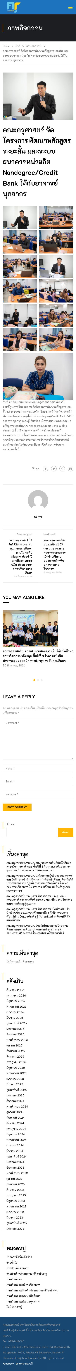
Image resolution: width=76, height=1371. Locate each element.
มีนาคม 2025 (14, 1084)
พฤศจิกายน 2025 (17, 1040)
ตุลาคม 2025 (14, 1045)
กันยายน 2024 (15, 1117)
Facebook (8, 1363)
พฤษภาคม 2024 (16, 1140)
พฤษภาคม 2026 (16, 1006)
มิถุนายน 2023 (15, 1201)
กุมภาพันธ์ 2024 (16, 1156)
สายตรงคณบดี (24, 1363)
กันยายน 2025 (15, 1051)
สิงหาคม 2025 (15, 1056)
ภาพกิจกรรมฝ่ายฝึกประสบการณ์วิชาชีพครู (32, 1290)
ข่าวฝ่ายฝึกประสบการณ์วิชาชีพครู (26, 1274)
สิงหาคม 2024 (15, 1123)
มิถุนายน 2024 (15, 1134)
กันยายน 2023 (15, 1184)
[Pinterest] (62, 468)
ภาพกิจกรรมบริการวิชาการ (23, 1285)
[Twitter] (54, 468)
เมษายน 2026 (15, 1012)
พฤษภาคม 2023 (16, 1206)
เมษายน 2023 (15, 1212)
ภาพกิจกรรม (34, 46)
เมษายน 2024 (15, 1145)
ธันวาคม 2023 (15, 1167)
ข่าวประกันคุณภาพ (17, 1268)
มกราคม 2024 (15, 1162)
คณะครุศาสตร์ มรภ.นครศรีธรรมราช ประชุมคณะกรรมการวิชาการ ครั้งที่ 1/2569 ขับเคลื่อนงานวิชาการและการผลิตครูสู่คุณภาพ (39, 899)
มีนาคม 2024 (14, 1151)
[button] (34, 680)
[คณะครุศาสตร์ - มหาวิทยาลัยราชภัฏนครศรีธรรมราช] (15, 7)
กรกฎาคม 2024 (16, 1128)
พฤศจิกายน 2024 (17, 1106)
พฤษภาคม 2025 (16, 1073)
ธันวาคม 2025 (15, 1034)
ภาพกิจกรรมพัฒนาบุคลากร (23, 1301)
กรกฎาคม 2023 (16, 1195)
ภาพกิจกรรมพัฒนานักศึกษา (23, 1296)
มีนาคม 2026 (14, 1017)
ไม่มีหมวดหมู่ (14, 1307)
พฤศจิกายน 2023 (17, 1173)
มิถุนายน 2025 (15, 1067)
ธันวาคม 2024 (15, 1101)
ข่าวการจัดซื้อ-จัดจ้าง (19, 1257)
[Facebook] (45, 468)
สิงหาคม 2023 (15, 1190)
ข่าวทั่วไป (12, 1262)
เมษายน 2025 (15, 1079)
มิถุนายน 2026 (15, 1001)
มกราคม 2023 (15, 1228)
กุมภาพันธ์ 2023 (16, 1223)
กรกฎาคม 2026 (16, 995)
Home (6, 46)
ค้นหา (10, 824)
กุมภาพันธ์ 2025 (16, 1090)
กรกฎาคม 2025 (16, 1062)
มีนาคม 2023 (14, 1217)
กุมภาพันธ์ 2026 (16, 1023)
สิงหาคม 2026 (15, 990)
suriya (38, 516)
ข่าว (17, 46)
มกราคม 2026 (15, 1029)
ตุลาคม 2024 (14, 1112)
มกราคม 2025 (15, 1095)
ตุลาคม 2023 (14, 1178)
